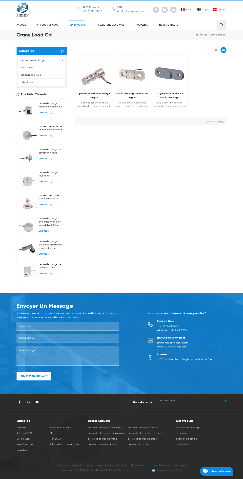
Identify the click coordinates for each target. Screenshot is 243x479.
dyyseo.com (145, 470)
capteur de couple (138, 444)
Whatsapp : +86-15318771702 (172, 330)
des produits (77, 25)
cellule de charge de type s (102, 439)
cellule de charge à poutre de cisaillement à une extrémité (50, 244)
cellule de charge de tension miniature (50, 151)
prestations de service (110, 25)
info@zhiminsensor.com (130, 11)
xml (52, 450)
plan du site (56, 439)
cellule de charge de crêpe (142, 439)
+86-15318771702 (92, 11)
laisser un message (220, 471)
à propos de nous (47, 25)
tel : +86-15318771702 (168, 326)
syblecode (77, 465)
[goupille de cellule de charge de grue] (94, 73)
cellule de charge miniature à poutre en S (51, 105)
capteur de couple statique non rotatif (49, 197)
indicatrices (26, 82)
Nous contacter (169, 25)
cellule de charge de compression (106, 433)
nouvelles (142, 25)
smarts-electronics (159, 465)
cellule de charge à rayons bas (49, 174)
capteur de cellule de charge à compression (50, 128)
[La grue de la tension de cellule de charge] (169, 73)
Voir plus (93, 113)
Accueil (21, 25)
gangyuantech (105, 465)
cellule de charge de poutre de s (105, 428)
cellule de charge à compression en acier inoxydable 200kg (50, 221)
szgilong (90, 465)
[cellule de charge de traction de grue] (132, 73)
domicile (21, 428)
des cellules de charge (32, 60)
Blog (52, 433)
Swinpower (122, 465)
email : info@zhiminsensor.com (172, 343)
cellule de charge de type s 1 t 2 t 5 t (50, 266)
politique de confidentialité (64, 444)
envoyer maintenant (34, 376)
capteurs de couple (30, 75)
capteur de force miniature (102, 444)
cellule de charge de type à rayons (146, 433)
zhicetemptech (138, 465)
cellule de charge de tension (143, 428)
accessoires (26, 68)
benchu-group (180, 465)
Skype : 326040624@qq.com (171, 347)
